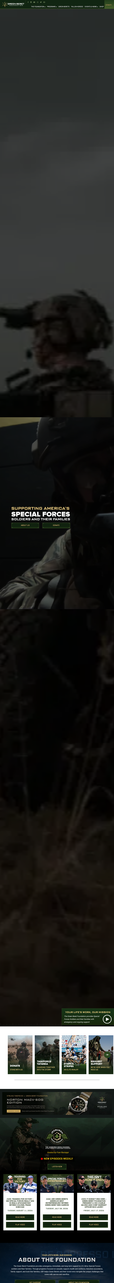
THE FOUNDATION (37, 7)
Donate (109, 5)
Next (107, 1054)
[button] (107, 1019)
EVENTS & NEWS (91, 7)
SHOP (102, 7)
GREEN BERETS (63, 7)
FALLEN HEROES (77, 7)
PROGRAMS (51, 7)
